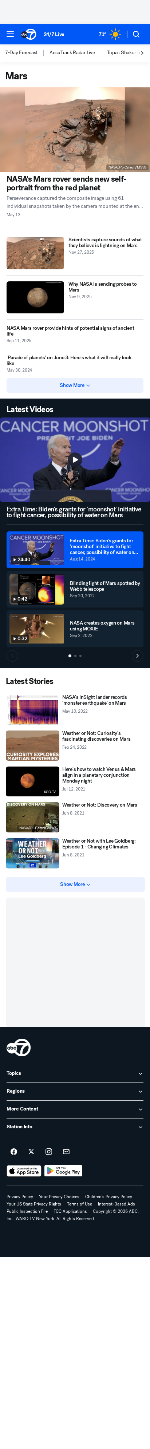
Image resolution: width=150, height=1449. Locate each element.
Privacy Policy (20, 1197)
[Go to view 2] (75, 656)
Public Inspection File (27, 1211)
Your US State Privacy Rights (34, 1204)
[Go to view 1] (69, 655)
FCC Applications (70, 1211)
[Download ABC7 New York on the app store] (24, 1171)
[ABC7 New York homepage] (28, 34)
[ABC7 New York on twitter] (31, 1152)
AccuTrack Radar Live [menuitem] (72, 52)
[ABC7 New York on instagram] (49, 1152)
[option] (27, 53)
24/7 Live (54, 34)
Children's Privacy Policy (108, 1197)
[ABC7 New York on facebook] (14, 1152)
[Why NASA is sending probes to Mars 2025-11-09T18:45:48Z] (35, 297)
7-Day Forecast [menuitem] (21, 52)
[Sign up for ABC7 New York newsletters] (66, 1152)
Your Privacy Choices (59, 1197)
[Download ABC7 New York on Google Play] (63, 1171)
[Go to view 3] (80, 656)
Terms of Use (79, 1204)
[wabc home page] (19, 1047)
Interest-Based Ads (116, 1204)
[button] (10, 34)
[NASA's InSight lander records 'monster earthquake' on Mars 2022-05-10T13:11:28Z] (32, 709)
